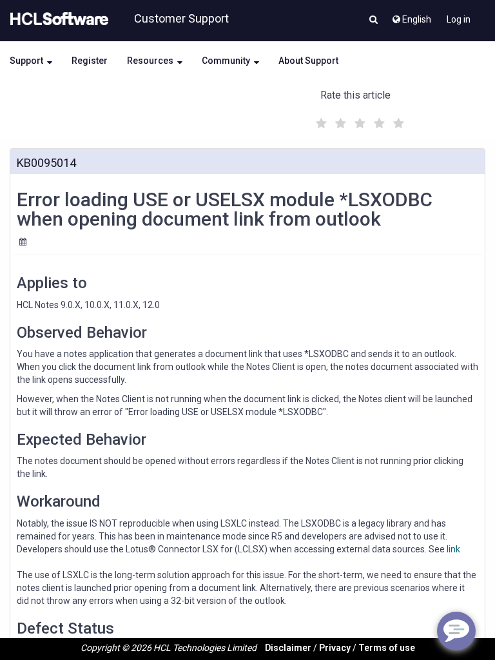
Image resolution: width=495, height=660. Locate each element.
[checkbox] (319, 120)
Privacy (335, 648)
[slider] (358, 121)
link (453, 549)
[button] (373, 21)
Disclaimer (288, 648)
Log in (459, 19)
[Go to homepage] (56, 19)
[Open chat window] (456, 631)
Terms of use (386, 648)
